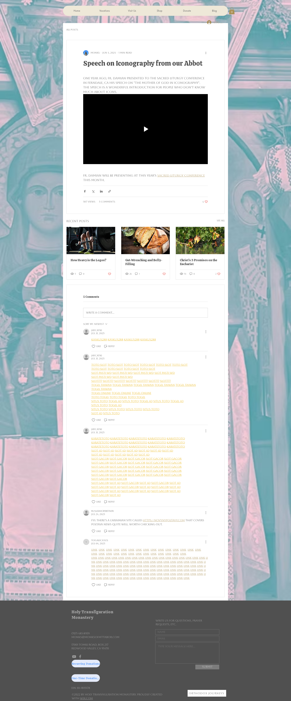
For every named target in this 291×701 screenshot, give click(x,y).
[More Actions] (206, 332)
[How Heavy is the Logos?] (91, 240)
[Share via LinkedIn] (101, 191)
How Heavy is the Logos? (88, 260)
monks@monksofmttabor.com (95, 637)
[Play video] (145, 129)
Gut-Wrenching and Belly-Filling (143, 262)
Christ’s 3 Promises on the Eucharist (198, 262)
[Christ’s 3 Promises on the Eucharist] (200, 240)
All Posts (72, 29)
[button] (232, 10)
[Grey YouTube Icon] (74, 656)
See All (221, 220)
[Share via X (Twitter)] (93, 191)
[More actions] (206, 53)
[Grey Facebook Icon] (80, 656)
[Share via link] (109, 191)
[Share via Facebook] (84, 191)
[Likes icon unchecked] (93, 346)
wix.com (86, 698)
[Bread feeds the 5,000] (145, 240)
